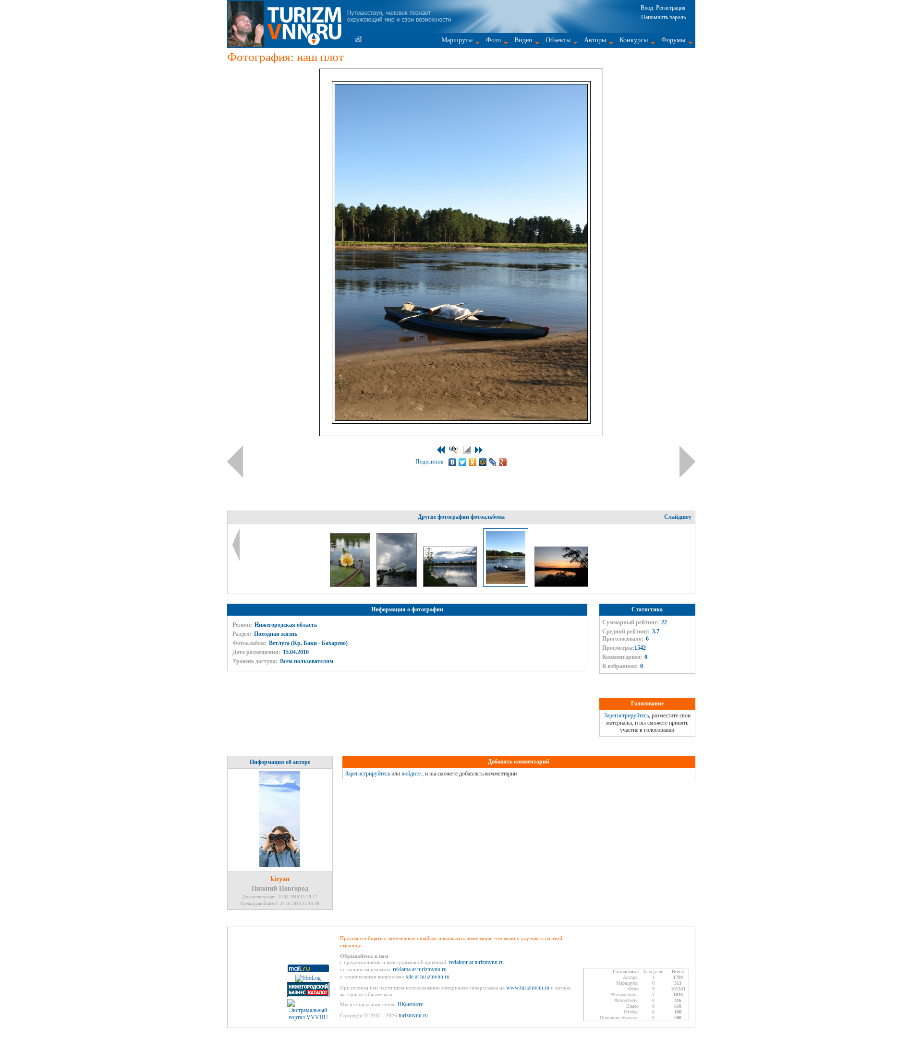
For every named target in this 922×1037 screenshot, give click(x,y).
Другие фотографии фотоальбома (461, 516)
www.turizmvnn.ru (527, 987)
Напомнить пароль (663, 17)
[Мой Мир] (483, 462)
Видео (523, 40)
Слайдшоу (678, 516)
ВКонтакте (410, 1004)
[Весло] (397, 585)
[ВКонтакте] (453, 462)
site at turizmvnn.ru (427, 976)
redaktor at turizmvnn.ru (476, 962)
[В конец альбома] (479, 449)
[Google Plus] (503, 462)
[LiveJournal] (493, 462)
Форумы (673, 40)
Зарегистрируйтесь (626, 715)
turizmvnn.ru (413, 1015)
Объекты (558, 40)
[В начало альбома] (441, 449)
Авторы (595, 40)
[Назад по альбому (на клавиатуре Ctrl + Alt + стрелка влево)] (235, 461)
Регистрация (671, 7)
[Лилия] (351, 585)
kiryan (280, 878)
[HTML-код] (454, 449)
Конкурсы (633, 40)
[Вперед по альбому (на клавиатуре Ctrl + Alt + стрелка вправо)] (687, 461)
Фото (493, 40)
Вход (647, 7)
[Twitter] (463, 462)
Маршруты (457, 40)
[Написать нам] (358, 39)
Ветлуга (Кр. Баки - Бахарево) (308, 643)
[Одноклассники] (473, 462)
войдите (411, 773)
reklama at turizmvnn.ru (420, 969)
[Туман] (450, 585)
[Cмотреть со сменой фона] (467, 449)
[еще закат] (561, 585)
